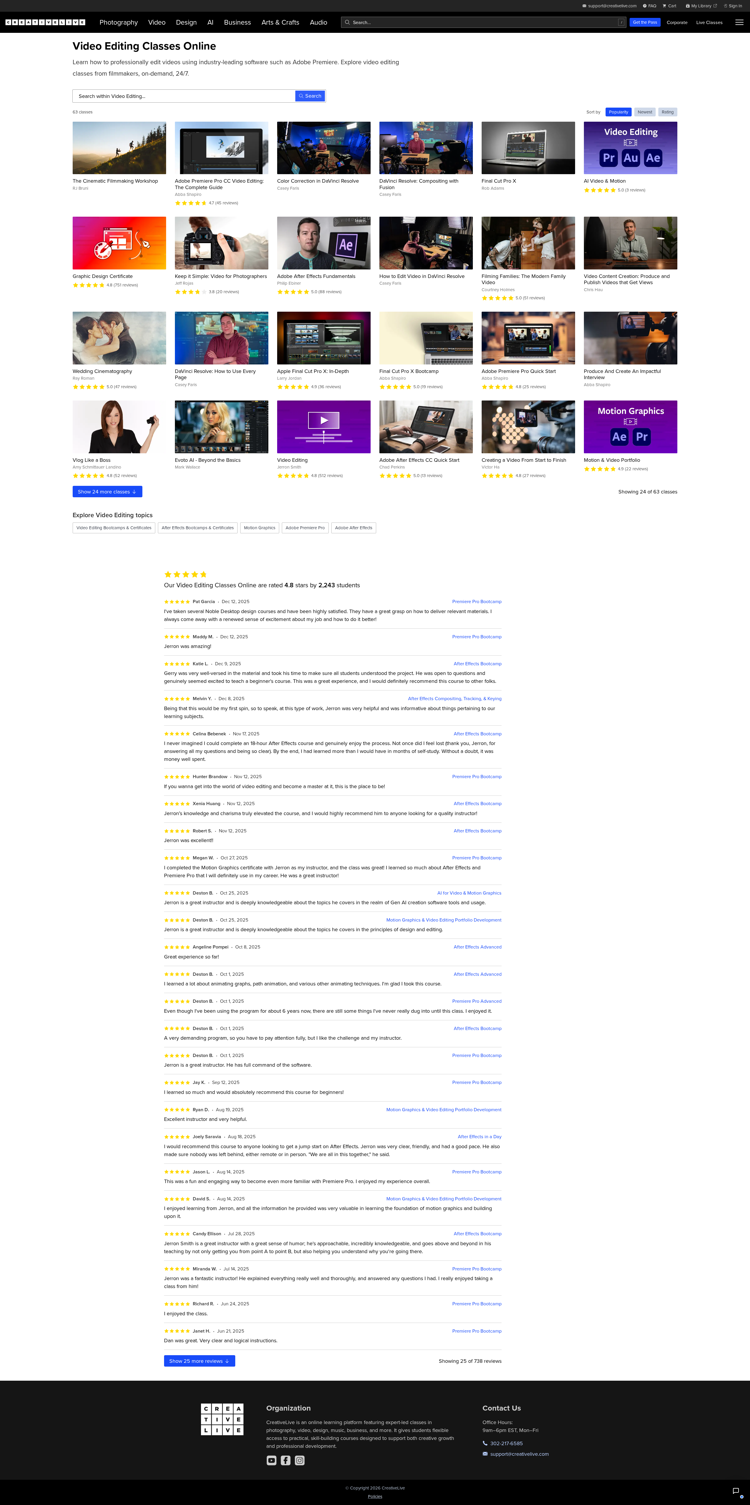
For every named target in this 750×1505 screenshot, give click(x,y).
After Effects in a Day (480, 1136)
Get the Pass (645, 22)
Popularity (618, 112)
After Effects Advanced (478, 947)
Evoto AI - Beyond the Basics (208, 460)
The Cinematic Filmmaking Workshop (115, 180)
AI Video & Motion (605, 180)
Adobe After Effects (353, 528)
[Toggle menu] (739, 22)
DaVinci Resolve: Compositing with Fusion (418, 184)
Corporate (677, 22)
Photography (119, 22)
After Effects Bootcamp (478, 663)
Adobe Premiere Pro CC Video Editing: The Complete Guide (219, 184)
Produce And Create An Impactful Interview (622, 374)
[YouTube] (271, 1460)
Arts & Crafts (280, 22)
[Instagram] (299, 1460)
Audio (318, 22)
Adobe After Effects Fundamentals (316, 276)
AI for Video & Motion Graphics (469, 893)
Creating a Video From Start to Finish (524, 460)
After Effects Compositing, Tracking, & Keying (455, 698)
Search (313, 95)
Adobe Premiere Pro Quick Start (519, 371)
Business (237, 22)
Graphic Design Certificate (103, 276)
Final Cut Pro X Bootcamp (409, 371)
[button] (736, 1491)
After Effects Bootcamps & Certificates (198, 528)
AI (210, 22)
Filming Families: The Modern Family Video (524, 279)
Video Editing (292, 460)
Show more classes (104, 491)
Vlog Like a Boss (91, 460)
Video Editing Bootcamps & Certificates (113, 528)
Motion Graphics (259, 528)
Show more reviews (196, 1361)
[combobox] (483, 22)
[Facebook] (285, 1460)
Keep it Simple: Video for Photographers (221, 276)
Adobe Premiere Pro (305, 528)
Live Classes (709, 22)
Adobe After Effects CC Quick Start (419, 460)
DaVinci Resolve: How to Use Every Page (215, 374)
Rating (668, 112)
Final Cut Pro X (499, 180)
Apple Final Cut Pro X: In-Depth (313, 371)
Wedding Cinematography (102, 371)
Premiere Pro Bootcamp (477, 601)
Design (186, 22)
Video (157, 22)
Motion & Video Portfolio (612, 460)
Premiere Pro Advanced (477, 1001)
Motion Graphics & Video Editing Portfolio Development (444, 920)
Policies (375, 1496)
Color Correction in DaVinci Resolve (318, 180)
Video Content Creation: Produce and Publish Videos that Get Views (627, 279)
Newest (645, 112)
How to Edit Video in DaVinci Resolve (422, 276)
